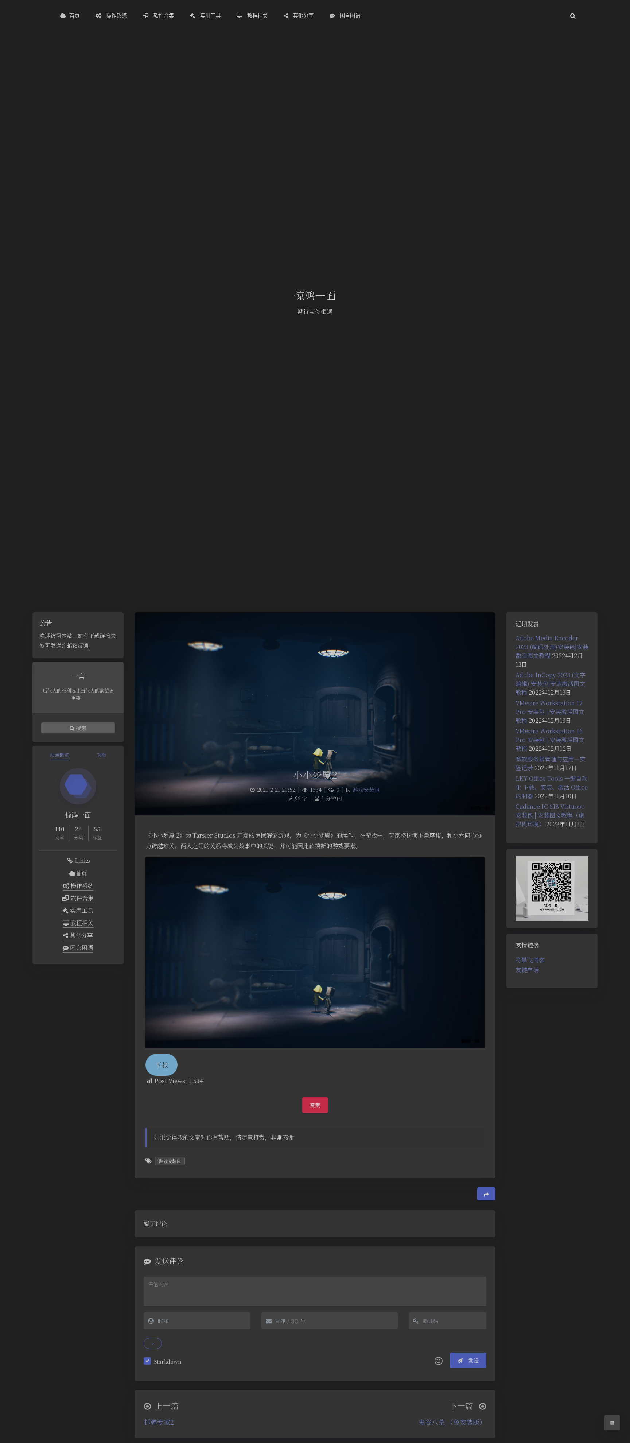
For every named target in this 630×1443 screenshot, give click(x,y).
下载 (161, 1065)
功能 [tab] (101, 754)
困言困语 (81, 947)
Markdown (168, 1361)
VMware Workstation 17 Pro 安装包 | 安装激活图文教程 (550, 712)
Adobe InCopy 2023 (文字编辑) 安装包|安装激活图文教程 (551, 684)
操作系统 (81, 885)
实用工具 (81, 910)
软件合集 (81, 898)
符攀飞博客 (530, 960)
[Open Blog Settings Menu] (612, 1422)
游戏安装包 (366, 789)
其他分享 (80, 935)
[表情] (438, 1360)
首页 (81, 873)
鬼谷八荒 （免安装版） (452, 1422)
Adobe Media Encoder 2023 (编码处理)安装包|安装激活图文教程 (552, 647)
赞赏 (315, 1105)
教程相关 (81, 923)
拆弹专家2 (159, 1422)
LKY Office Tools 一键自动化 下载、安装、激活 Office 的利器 (552, 787)
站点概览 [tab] (59, 754)
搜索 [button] (80, 728)
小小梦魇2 (315, 774)
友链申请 (527, 970)
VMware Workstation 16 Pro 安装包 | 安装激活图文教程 (550, 740)
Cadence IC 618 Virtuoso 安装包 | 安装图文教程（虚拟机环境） (550, 815)
